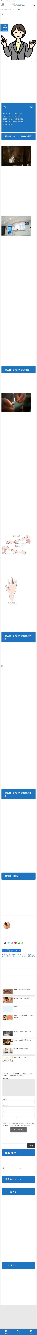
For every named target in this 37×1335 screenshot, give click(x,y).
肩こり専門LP (17, 9)
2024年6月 (6, 1223)
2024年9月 (6, 1213)
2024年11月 (6, 1207)
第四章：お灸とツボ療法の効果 (13, 122)
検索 (3, 1142)
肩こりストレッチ (8, 1293)
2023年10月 (6, 1248)
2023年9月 (6, 1251)
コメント (5, 1078)
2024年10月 (6, 1210)
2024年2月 (6, 1235)
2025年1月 (6, 1201)
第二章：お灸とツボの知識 (12, 116)
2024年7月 (6, 1220)
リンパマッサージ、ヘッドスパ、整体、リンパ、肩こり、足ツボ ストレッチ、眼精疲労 (18, 955)
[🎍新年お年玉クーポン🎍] (8, 1059)
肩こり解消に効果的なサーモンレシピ (16, 1171)
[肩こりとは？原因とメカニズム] (8, 1033)
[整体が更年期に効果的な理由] (8, 991)
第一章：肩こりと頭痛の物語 (12, 113)
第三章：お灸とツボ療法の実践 (13, 119)
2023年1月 (6, 1257)
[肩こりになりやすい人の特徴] (8, 1000)
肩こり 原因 (7, 1284)
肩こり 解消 (7, 1290)
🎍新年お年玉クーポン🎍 (11, 1168)
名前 (4, 1099)
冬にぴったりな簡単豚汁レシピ (13, 1162)
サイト (4, 1112)
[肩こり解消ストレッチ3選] (8, 1051)
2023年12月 (6, 1241)
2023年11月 (6, 1245)
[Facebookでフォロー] (8, 942)
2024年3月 (6, 1232)
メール (5, 1106)
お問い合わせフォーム (5, 9)
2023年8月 (6, 1254)
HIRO (5, 930)
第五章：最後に (8, 124)
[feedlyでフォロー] (22, 942)
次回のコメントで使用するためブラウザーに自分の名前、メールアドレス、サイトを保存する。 (18, 1124)
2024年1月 (6, 1238)
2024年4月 (6, 1229)
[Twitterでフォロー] (5, 942)
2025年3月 (6, 1198)
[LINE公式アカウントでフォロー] (19, 942)
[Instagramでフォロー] (12, 942)
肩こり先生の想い (8, 1296)
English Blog (7, 1271)
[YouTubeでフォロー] (15, 942)
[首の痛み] (8, 1009)
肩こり (4, 1277)
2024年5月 (6, 1226)
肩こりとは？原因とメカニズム (13, 1158)
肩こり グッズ (14, 951)
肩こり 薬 (6, 1287)
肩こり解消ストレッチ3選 (11, 1165)
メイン (4, 951)
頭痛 (4, 1299)
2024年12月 (6, 1204)
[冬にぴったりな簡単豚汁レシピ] (8, 1042)
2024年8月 (6, 1216)
